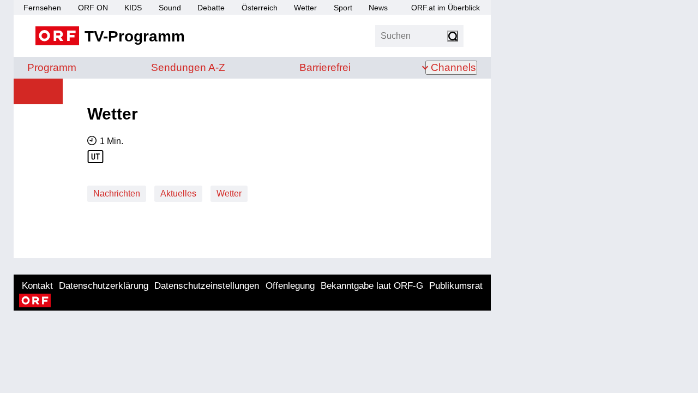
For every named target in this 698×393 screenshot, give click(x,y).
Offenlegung (290, 286)
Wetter (305, 7)
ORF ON (93, 7)
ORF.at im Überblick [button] (445, 7)
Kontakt (37, 286)
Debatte (211, 7)
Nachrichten (116, 193)
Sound (170, 7)
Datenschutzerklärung (103, 286)
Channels (453, 67)
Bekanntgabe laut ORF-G (372, 286)
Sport (343, 7)
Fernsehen (42, 7)
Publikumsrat (456, 286)
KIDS (133, 7)
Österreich (260, 7)
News (378, 7)
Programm (51, 67)
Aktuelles (178, 193)
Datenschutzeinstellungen (206, 286)
